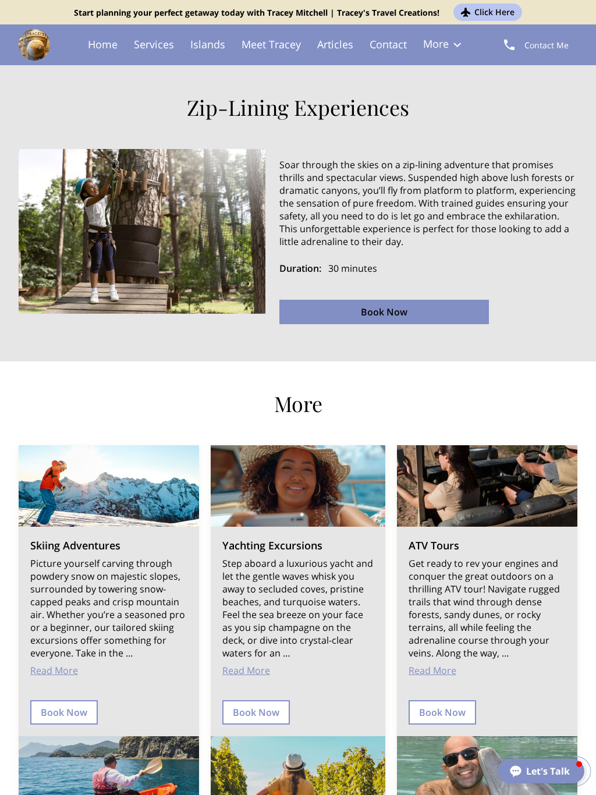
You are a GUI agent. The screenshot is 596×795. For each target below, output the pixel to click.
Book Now (384, 312)
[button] (541, 771)
